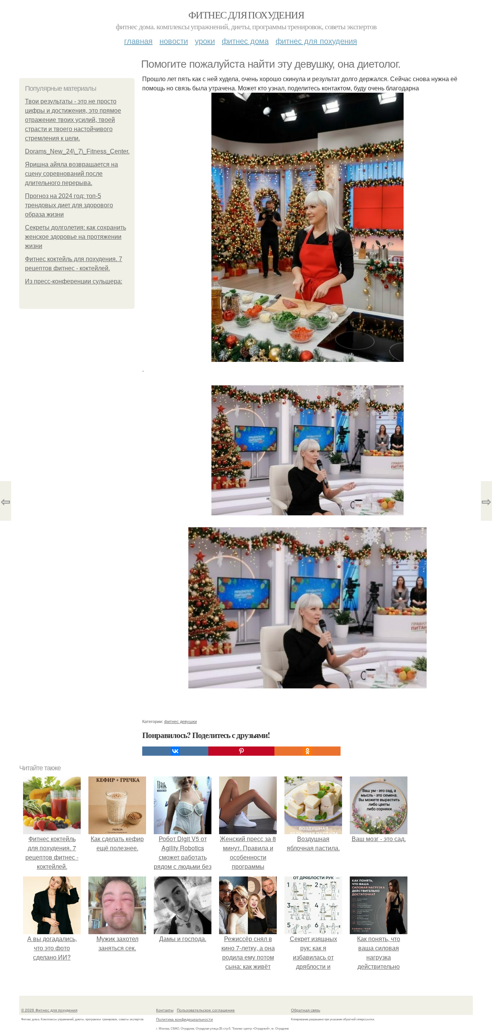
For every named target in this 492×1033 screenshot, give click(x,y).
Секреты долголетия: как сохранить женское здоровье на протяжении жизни (75, 236)
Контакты (164, 1010)
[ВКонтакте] (175, 751)
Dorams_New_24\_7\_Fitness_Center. (77, 151)
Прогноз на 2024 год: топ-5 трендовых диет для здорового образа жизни (69, 205)
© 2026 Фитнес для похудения (49, 1010)
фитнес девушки (180, 721)
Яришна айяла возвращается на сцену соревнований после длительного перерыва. (71, 173)
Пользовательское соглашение (206, 1010)
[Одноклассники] (307, 751)
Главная (138, 40)
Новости (174, 40)
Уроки (205, 40)
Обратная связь (305, 1010)
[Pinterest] (241, 751)
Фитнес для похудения (246, 14)
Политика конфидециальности (184, 1019)
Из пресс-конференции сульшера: (73, 281)
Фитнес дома (245, 40)
